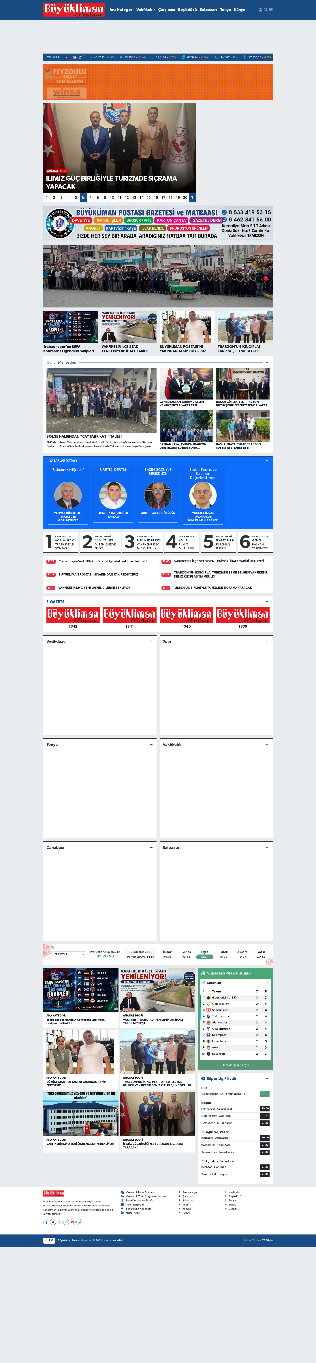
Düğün (233, 1208)
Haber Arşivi (133, 1212)
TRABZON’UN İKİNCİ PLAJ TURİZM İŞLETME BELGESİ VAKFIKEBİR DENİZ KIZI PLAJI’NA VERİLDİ (224, 544)
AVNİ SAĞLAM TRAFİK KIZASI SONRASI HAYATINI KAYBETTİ (64, 544)
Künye (239, 10)
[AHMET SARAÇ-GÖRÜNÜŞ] (158, 495)
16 (156, 197)
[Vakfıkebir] (268, 744)
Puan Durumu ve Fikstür (139, 1200)
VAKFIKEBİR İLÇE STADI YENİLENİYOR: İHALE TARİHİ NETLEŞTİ (219, 561)
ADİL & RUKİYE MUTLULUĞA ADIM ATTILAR (187, 544)
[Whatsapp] (79, 1222)
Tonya (225, 10)
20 (185, 197)
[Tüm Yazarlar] (268, 460)
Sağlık (232, 1204)
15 (149, 197)
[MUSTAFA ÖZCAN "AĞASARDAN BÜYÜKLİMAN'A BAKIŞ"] (203, 495)
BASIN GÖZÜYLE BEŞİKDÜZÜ (158, 472)
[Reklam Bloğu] (158, 82)
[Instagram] (60, 1222)
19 (178, 197)
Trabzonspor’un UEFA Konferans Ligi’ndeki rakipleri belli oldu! (104, 561)
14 (142, 197)
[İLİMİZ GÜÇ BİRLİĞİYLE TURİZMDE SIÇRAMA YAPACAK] (157, 1114)
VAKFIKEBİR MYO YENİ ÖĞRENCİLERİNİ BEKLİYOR (94, 587)
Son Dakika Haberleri (138, 1208)
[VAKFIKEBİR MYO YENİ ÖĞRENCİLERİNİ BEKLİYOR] (80, 1114)
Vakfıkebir (145, 10)
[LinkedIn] (66, 1222)
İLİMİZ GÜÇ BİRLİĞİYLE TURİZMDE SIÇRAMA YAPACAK (213, 587)
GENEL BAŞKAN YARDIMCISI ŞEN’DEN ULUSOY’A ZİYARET (260, 544)
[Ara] (266, 10)
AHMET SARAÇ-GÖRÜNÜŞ (158, 513)
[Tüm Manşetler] (268, 362)
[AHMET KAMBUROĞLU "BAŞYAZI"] (113, 495)
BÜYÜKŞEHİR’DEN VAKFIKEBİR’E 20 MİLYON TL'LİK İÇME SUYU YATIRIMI (149, 544)
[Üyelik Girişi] (260, 10)
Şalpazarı (208, 10)
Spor (167, 641)
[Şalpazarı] (268, 847)
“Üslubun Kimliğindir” (68, 470)
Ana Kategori (121, 10)
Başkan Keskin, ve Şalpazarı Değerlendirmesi (203, 474)
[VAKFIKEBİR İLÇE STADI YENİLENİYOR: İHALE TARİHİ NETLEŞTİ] (157, 990)
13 (134, 197)
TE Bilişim (267, 1240)
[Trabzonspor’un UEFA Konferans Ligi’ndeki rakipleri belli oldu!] (80, 990)
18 (171, 197)
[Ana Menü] (271, 10)
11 (119, 197)
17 (163, 197)
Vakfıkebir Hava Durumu (140, 1192)
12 (127, 197)
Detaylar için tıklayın (235, 1065)
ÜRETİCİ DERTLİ (113, 470)
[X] (53, 1222)
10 (112, 197)
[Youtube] (73, 1222)
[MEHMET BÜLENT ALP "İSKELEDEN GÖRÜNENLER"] (68, 495)
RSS (50, 1240)
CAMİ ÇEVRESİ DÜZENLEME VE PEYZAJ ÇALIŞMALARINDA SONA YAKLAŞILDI (107, 544)
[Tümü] (268, 601)
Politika (187, 1208)
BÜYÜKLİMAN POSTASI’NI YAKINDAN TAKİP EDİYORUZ (98, 574)
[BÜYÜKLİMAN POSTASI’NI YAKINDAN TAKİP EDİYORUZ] (80, 1052)
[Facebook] (46, 1222)
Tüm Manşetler (135, 1204)
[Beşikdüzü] (151, 641)
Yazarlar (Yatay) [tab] (63, 460)
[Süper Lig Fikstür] (268, 1078)
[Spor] (268, 641)
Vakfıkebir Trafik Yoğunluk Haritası (146, 1196)
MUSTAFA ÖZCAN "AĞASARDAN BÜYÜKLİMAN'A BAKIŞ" (203, 517)
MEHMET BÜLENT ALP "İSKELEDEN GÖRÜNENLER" (68, 517)
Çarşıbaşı (166, 10)
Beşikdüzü (187, 10)
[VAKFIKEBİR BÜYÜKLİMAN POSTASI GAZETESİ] (74, 10)
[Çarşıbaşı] (151, 847)
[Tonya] (151, 744)
